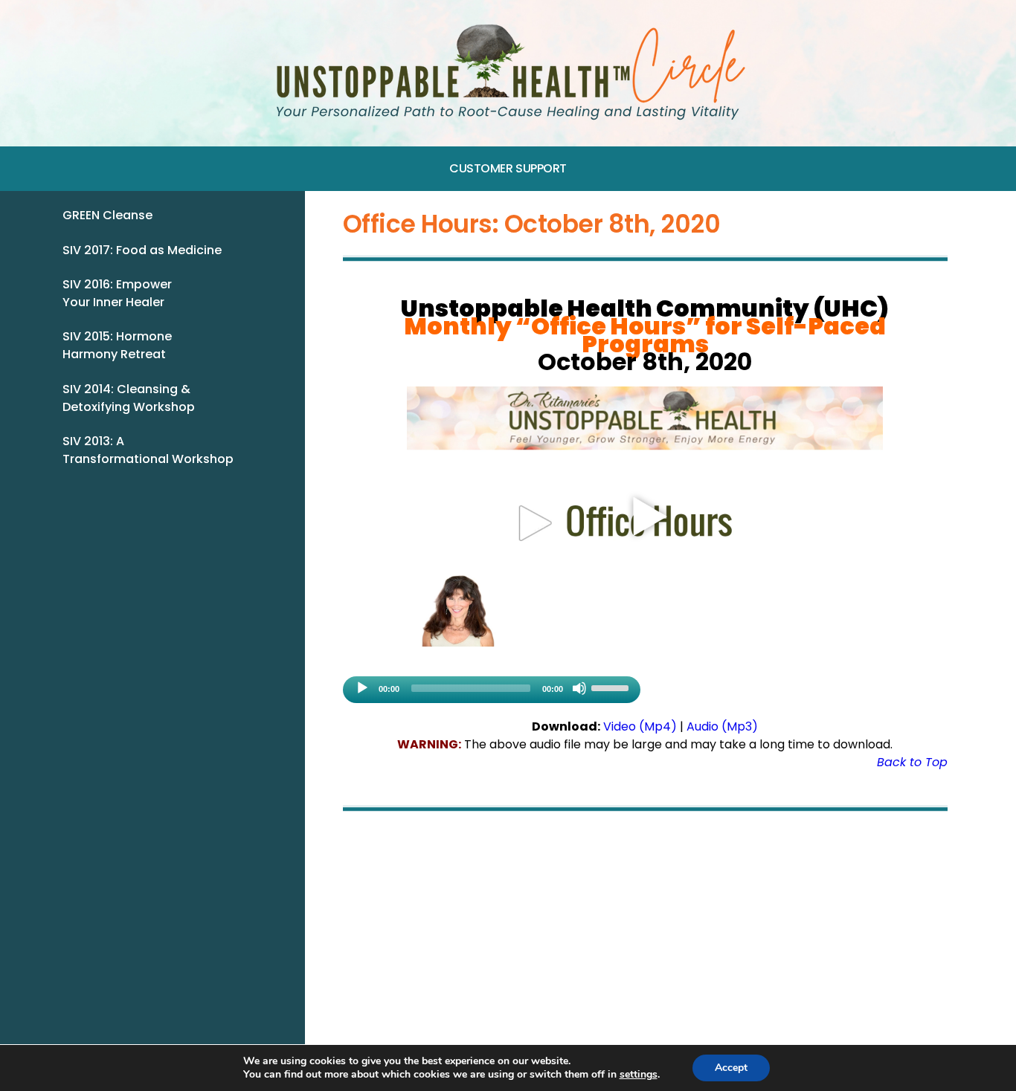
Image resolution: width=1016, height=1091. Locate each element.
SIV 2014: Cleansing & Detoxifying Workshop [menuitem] (128, 398)
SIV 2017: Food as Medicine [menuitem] (142, 250)
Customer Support (508, 168)
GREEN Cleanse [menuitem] (107, 215)
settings (638, 1074)
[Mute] (579, 688)
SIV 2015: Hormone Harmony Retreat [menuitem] (117, 345)
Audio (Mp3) (722, 726)
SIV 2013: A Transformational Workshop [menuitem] (148, 450)
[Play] (362, 688)
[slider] (612, 686)
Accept (731, 1068)
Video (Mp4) (640, 726)
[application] (491, 690)
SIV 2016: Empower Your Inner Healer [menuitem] (117, 293)
